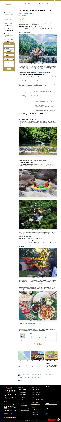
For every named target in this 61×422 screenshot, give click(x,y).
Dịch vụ (5, 57)
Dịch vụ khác (34, 3)
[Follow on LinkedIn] (13, 417)
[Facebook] (19, 340)
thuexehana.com (30, 420)
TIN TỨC (39, 3)
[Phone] (22, 340)
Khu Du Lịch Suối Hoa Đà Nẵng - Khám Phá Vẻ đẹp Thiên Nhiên (31, 377)
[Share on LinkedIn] (41, 344)
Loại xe (5, 53)
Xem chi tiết (20, 368)
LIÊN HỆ (46, 3)
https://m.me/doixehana (11, 404)
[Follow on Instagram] (55, 0)
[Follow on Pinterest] (11, 417)
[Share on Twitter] (36, 344)
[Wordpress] (21, 340)
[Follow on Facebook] (54, 0)
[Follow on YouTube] (15, 417)
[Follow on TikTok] (56, 0)
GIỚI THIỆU (43, 3)
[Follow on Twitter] (10, 417)
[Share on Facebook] (34, 344)
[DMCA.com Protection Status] (47, 413)
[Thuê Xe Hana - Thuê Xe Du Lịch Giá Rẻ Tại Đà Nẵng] (8, 4)
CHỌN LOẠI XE (20, 3)
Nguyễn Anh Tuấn (31, 13)
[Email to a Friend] (38, 344)
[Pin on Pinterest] (39, 344)
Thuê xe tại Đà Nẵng (27, 3)
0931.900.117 (11, 400)
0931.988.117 (6, 401)
